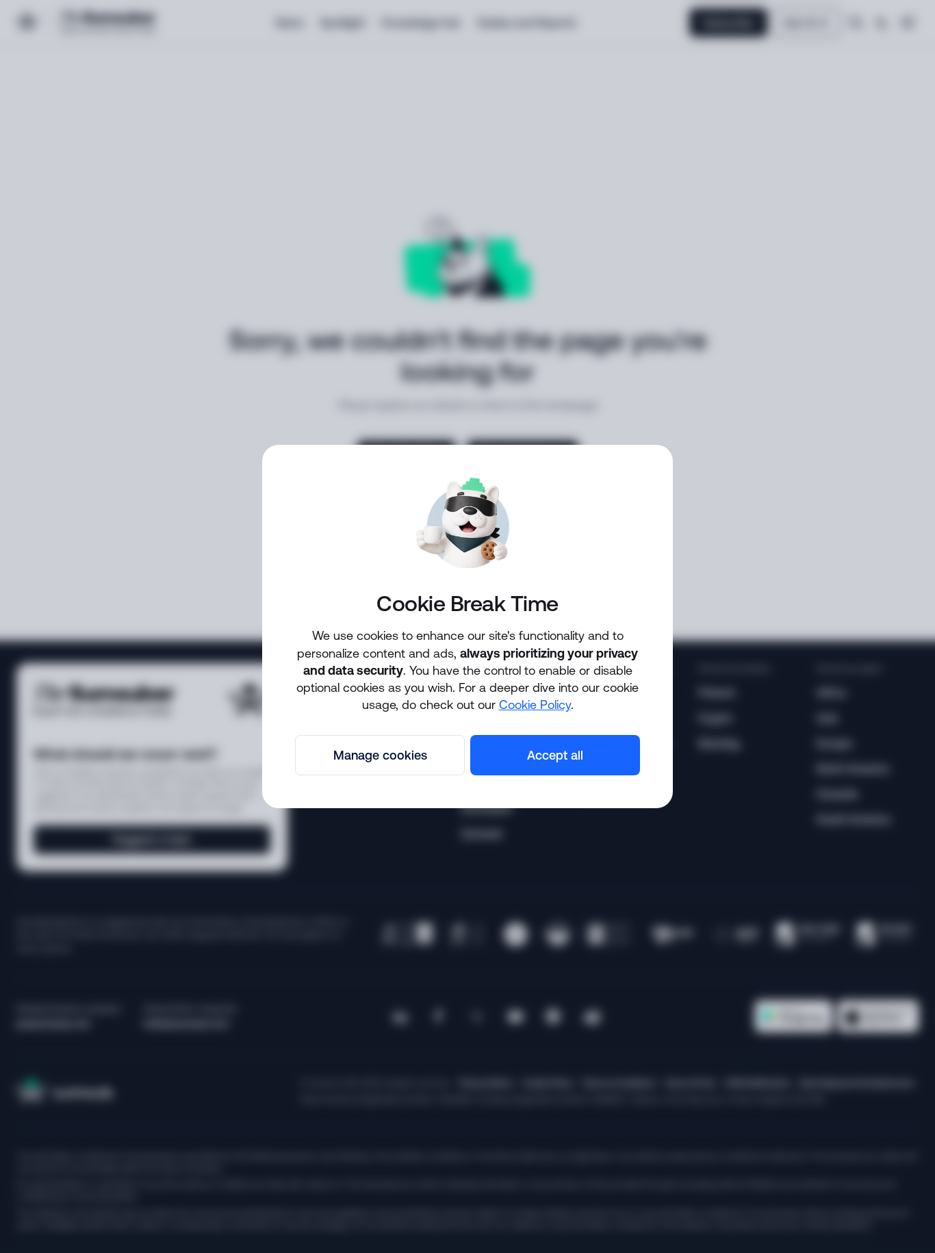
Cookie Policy (535, 704)
